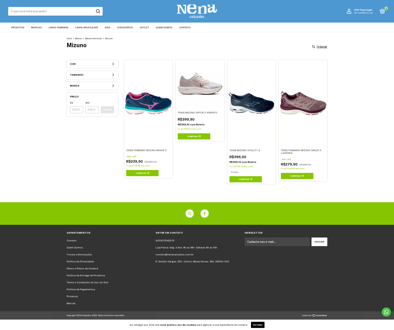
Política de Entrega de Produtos (86, 275)
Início (69, 38)
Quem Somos (164, 27)
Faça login (366, 9)
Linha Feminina (59, 27)
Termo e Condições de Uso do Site (87, 282)
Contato (185, 27)
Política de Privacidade (80, 261)
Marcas (36, 27)
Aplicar (107, 109)
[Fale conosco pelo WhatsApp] (386, 312)
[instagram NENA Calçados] (190, 213)
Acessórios (125, 27)
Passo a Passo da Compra (82, 268)
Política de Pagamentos (81, 289)
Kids (107, 27)
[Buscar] (97, 11)
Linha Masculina (86, 27)
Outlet (144, 27)
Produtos (17, 27)
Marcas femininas (93, 38)
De (71, 102)
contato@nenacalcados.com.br (175, 254)
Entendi (257, 325)
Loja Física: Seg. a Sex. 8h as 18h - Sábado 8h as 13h (186, 247)
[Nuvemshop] (314, 315)
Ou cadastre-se (363, 12)
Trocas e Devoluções (79, 254)
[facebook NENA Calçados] (204, 213)
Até (87, 102)
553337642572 (165, 240)
